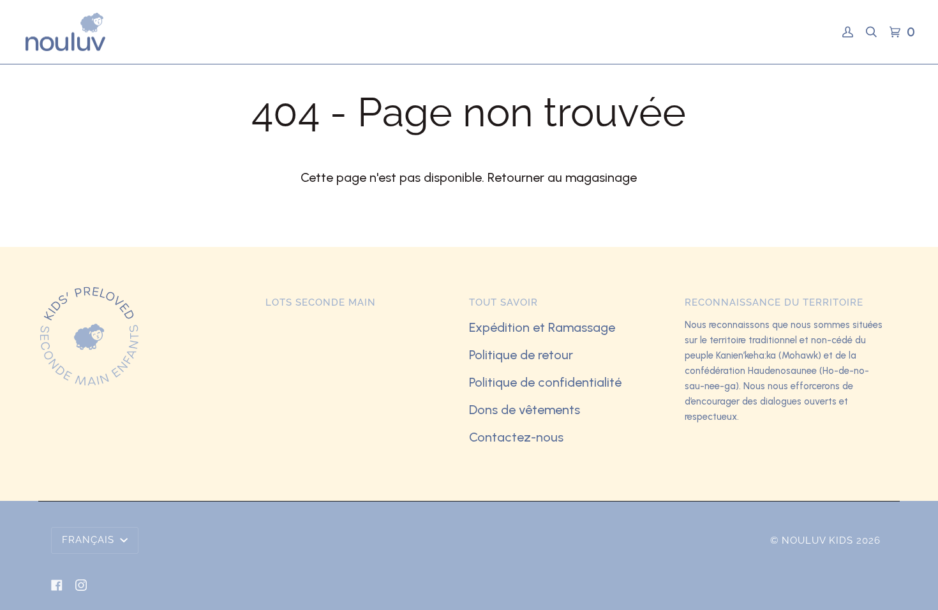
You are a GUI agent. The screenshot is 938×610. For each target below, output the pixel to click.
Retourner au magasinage (562, 177)
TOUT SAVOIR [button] (503, 302)
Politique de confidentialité (545, 382)
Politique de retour (521, 354)
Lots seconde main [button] (320, 302)
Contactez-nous (516, 437)
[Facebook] (57, 585)
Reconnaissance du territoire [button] (774, 302)
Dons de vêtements (524, 409)
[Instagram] (81, 585)
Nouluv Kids (817, 540)
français (89, 540)
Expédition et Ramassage (542, 327)
